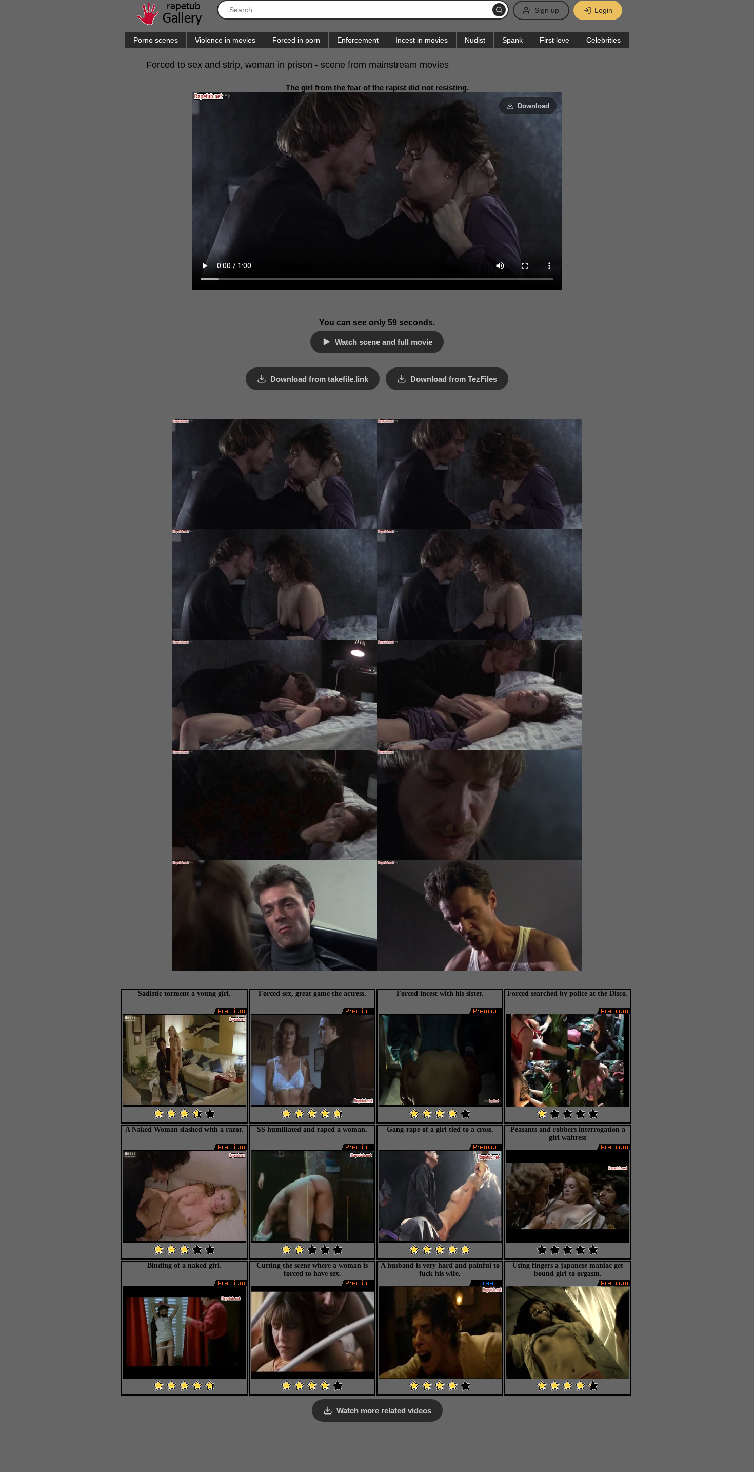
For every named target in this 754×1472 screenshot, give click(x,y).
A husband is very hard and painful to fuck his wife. (440, 1269)
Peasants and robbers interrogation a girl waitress (567, 1133)
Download (533, 106)
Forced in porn (296, 40)
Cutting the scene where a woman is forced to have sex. (312, 1269)
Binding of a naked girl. (184, 1265)
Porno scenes (155, 40)
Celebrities (603, 40)
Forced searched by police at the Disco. (567, 993)
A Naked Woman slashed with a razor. (184, 1129)
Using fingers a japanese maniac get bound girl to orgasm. (567, 1269)
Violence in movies (225, 40)
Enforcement (358, 40)
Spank (512, 40)
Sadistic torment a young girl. (184, 993)
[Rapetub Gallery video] (174, 21)
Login (603, 10)
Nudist (475, 40)
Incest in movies (421, 40)
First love (554, 40)
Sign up (546, 10)
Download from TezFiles (453, 379)
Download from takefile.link (319, 379)
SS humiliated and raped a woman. (312, 1129)
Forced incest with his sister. (440, 993)
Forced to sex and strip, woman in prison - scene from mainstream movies (297, 65)
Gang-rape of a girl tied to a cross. (440, 1129)
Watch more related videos (383, 1410)
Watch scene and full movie (383, 342)
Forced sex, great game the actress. (312, 993)
